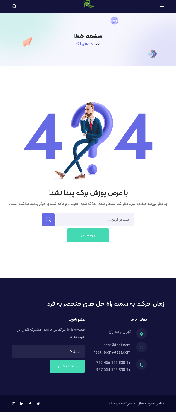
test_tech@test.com (112, 352)
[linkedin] (22, 404)
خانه (97, 43)
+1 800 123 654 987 (113, 370)
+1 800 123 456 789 (113, 363)
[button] (14, 6)
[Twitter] (38, 404)
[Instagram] (13, 404)
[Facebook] (30, 404)
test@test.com (117, 345)
